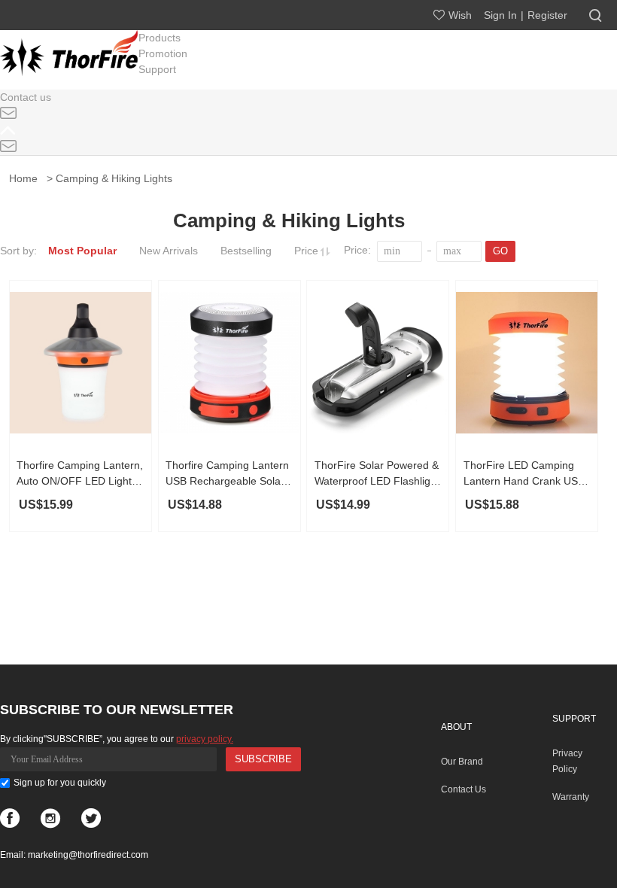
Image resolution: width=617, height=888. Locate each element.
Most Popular (82, 251)
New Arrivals (168, 251)
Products (159, 38)
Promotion (162, 53)
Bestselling (246, 251)
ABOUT (456, 727)
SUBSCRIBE (263, 759)
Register (547, 15)
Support (157, 69)
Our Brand (462, 761)
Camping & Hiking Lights (114, 178)
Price (307, 251)
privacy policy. (204, 739)
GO (500, 251)
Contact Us (463, 789)
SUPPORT (574, 718)
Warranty (570, 797)
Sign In (500, 15)
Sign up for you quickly (60, 782)
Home (26, 178)
